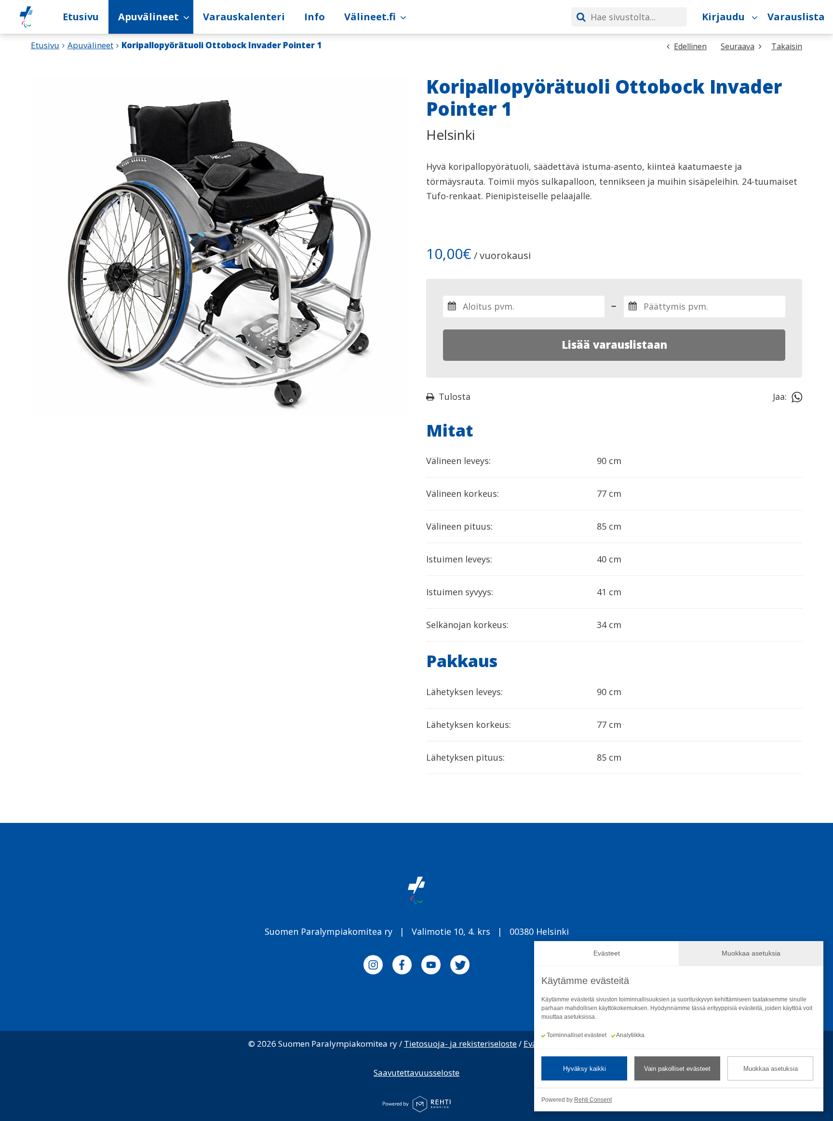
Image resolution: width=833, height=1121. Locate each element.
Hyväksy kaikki (584, 1068)
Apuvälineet (90, 45)
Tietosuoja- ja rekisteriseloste (460, 1043)
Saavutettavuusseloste (416, 1072)
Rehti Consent (593, 1099)
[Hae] (581, 17)
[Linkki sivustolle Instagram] (373, 966)
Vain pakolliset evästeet (677, 1068)
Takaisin (786, 46)
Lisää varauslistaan (614, 344)
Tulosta (454, 396)
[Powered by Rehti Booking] (416, 1105)
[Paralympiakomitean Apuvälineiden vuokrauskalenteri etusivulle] (26, 17)
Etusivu (45, 45)
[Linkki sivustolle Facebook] (402, 966)
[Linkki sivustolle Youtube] (431, 966)
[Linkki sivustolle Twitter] (460, 966)
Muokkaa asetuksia (770, 1068)
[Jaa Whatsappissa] (797, 396)
